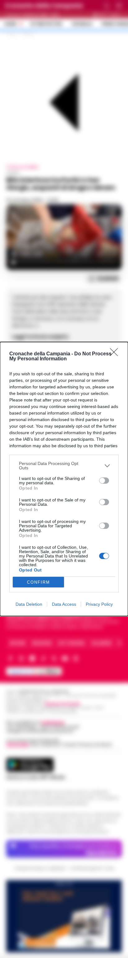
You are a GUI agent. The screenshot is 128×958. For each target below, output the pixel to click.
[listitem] (64, 465)
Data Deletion (29, 604)
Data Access (64, 604)
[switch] (104, 480)
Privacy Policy (99, 604)
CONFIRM (38, 582)
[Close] (116, 354)
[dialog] (64, 479)
